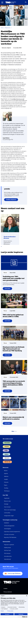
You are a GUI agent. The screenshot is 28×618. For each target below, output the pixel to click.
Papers (5, 485)
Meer (13, 431)
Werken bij (7, 461)
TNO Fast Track (7, 550)
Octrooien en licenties (9, 534)
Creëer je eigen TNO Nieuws (14, 573)
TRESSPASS (3, 87)
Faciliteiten (6, 522)
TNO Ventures (7, 553)
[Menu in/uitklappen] (2, 2)
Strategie (6, 504)
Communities (7, 512)
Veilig (6, 450)
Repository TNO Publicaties (10, 537)
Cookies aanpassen (11, 199)
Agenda (6, 473)
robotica (3, 167)
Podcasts (6, 482)
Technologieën (7, 528)
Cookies (5, 588)
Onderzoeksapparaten (9, 525)
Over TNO (5, 495)
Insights (6, 479)
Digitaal (6, 454)
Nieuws (5, 470)
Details (2, 610)
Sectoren (7, 458)
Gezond (7, 446)
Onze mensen (7, 507)
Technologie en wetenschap (10, 520)
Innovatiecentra (8, 556)
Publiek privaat (7, 547)
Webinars (6, 476)
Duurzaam (7, 442)
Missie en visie (7, 501)
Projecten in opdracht (9, 544)
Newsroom (5, 467)
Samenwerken (6, 541)
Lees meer (8, 289)
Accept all (7, 614)
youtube (7, 189)
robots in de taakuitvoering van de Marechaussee (14, 96)
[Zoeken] (25, 2)
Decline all (21, 614)
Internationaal (7, 559)
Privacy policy (10, 610)
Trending (6, 488)
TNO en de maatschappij (9, 509)
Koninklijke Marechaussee (17, 99)
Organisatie (6, 498)
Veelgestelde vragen (9, 515)
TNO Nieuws (7, 491)
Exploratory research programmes (12, 531)
